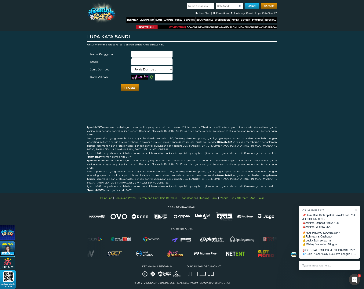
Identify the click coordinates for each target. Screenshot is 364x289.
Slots (158, 20)
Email (109, 61)
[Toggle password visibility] (240, 6)
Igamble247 (94, 127)
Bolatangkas (204, 20)
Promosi (257, 20)
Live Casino (147, 20)
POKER (235, 20)
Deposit (245, 20)
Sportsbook (222, 20)
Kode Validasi (109, 77)
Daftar (269, 6)
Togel (178, 20)
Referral (270, 20)
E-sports (189, 20)
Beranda (132, 20)
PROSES (130, 87)
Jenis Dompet (109, 69)
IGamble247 (224, 142)
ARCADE (168, 20)
